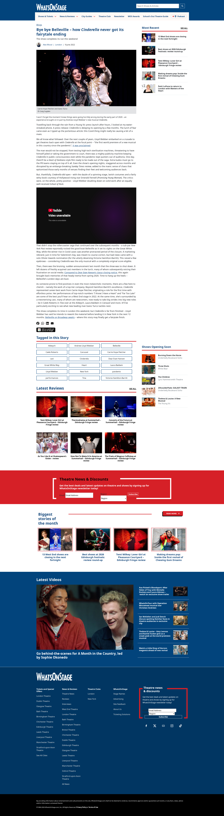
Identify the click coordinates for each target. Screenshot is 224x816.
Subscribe (133, 494)
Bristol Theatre (68, 730)
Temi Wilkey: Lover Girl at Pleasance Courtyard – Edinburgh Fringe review (131, 557)
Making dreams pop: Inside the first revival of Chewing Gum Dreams (168, 557)
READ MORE (171, 513)
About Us (117, 709)
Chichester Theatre (44, 721)
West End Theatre (70, 709)
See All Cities (41, 755)
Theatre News (68, 693)
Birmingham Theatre (45, 716)
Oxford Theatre (69, 771)
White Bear (163, 368)
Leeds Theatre (42, 732)
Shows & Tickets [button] (46, 16)
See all (184, 28)
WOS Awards (134, 16)
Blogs (39, 24)
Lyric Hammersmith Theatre (170, 379)
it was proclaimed (81, 145)
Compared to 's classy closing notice (90, 272)
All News (66, 784)
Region (104, 494)
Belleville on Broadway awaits (60, 317)
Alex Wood (47, 44)
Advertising (118, 699)
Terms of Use (93, 807)
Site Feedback (119, 704)
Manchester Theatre (45, 742)
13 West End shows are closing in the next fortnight (55, 557)
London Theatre (43, 696)
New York (92, 699)
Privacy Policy (81, 807)
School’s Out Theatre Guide (155, 16)
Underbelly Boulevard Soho (170, 358)
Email (62, 495)
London (58, 44)
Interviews (66, 704)
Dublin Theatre (43, 701)
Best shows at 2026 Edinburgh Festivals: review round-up (93, 557)
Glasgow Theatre (43, 706)
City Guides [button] (87, 16)
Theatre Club (105, 16)
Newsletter (119, 16)
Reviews (65, 699)
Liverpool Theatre (44, 737)
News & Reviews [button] (67, 16)
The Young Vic (164, 403)
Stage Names (119, 693)
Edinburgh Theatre (44, 727)
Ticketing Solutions (121, 714)
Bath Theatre (42, 711)
